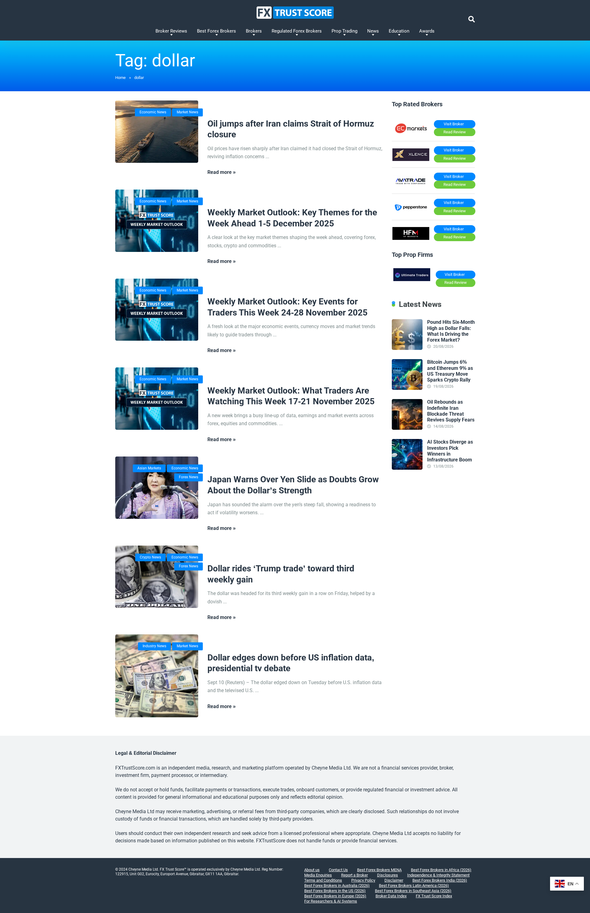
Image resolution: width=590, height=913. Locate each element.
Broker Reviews (171, 31)
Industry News (154, 646)
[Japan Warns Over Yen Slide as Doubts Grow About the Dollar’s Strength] (156, 487)
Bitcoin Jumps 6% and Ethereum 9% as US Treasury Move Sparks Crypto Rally (450, 371)
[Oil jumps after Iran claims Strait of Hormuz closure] (156, 131)
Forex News (188, 477)
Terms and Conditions (323, 880)
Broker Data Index (391, 896)
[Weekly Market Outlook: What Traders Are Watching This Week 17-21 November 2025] (156, 398)
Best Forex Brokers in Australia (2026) (337, 885)
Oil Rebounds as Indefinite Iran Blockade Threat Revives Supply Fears (450, 411)
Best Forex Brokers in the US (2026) (335, 890)
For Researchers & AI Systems (330, 901)
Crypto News (150, 557)
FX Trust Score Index (434, 896)
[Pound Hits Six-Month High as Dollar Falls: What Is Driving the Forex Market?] (407, 348)
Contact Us (338, 870)
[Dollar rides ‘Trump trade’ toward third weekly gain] (156, 577)
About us (312, 870)
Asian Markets (149, 468)
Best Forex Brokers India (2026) (439, 880)
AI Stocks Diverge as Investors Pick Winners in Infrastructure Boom (450, 451)
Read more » (221, 172)
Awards (427, 31)
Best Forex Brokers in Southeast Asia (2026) (413, 890)
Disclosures (387, 875)
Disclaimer (393, 880)
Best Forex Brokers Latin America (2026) (414, 885)
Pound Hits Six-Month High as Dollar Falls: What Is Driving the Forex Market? (451, 331)
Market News (187, 112)
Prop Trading (344, 31)
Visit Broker (454, 124)
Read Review (454, 132)
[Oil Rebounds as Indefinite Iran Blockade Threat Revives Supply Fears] (407, 428)
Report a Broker (354, 875)
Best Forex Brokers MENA (379, 870)
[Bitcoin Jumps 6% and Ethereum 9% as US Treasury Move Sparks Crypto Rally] (407, 388)
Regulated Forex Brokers (297, 31)
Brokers (254, 31)
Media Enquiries (318, 875)
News (373, 31)
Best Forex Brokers (216, 31)
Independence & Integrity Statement (438, 875)
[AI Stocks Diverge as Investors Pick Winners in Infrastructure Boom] (407, 468)
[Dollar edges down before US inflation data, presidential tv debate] (156, 675)
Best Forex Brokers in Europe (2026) (335, 896)
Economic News (153, 112)
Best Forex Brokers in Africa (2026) (441, 870)
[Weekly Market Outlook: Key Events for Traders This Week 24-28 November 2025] (156, 310)
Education (399, 31)
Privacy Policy (363, 880)
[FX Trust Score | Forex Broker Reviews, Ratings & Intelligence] (295, 12)
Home (120, 77)
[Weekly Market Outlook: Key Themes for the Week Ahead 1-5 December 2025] (156, 221)
